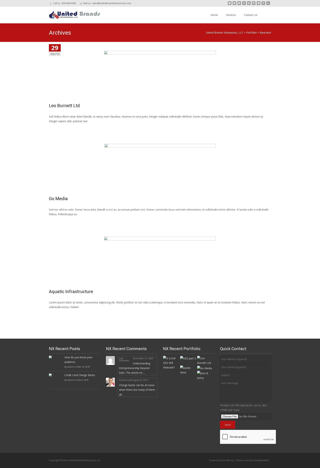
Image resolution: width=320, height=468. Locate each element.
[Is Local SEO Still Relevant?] (171, 362)
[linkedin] (268, 4)
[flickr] (244, 4)
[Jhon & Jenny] (205, 375)
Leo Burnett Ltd (64, 105)
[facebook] (229, 4)
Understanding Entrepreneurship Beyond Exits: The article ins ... (134, 368)
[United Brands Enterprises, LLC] (72, 14)
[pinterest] (263, 4)
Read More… (57, 128)
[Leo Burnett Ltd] (205, 360)
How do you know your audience (78, 359)
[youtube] (239, 4)
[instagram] (254, 4)
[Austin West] (188, 370)
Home (214, 15)
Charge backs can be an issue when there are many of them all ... (137, 389)
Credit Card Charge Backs (79, 375)
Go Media (58, 198)
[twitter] (234, 4)
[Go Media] (204, 368)
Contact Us (250, 15)
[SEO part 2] (188, 358)
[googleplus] (258, 4)
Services (231, 15)
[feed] (249, 4)
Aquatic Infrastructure (71, 291)
